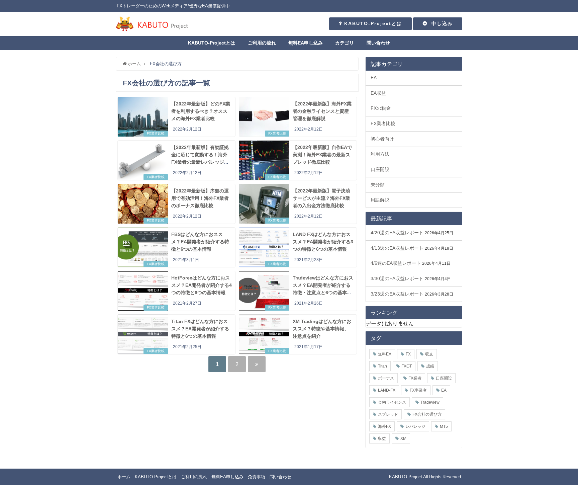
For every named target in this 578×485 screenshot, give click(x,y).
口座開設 (380, 169)
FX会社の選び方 (427, 414)
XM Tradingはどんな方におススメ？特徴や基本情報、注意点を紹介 (322, 328)
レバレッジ (415, 426)
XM (403, 438)
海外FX (384, 426)
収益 (382, 438)
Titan (382, 366)
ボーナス (386, 378)
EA (374, 77)
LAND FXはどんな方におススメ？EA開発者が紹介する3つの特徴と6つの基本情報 (323, 241)
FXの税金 (381, 108)
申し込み (440, 23)
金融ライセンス (392, 402)
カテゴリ (344, 43)
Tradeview (430, 402)
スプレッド (388, 414)
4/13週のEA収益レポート (397, 248)
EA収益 (378, 93)
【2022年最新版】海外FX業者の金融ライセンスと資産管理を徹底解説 (322, 110)
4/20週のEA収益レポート (397, 232)
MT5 (444, 426)
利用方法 (380, 154)
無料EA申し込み (305, 43)
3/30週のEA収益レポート (397, 278)
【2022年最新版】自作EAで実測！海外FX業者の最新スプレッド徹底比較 (322, 154)
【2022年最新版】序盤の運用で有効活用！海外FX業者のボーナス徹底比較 (200, 198)
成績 (430, 366)
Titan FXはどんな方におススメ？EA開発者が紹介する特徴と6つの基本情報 (200, 328)
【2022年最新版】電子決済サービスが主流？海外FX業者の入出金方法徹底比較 (321, 198)
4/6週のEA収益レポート (396, 263)
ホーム (123, 477)
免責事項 (256, 477)
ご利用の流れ (262, 43)
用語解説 (380, 199)
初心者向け (382, 139)
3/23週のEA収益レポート (397, 294)
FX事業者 (418, 390)
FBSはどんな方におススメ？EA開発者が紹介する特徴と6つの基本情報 (200, 241)
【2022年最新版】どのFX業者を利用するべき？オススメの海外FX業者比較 (200, 110)
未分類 (378, 184)
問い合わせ (378, 43)
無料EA (384, 354)
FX (408, 354)
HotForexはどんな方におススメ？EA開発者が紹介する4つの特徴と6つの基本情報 (201, 285)
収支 (429, 354)
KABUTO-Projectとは (372, 23)
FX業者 (414, 378)
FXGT (406, 366)
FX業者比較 (156, 133)
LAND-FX (386, 390)
